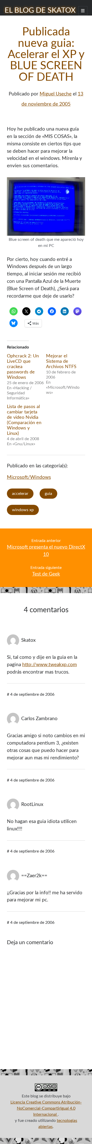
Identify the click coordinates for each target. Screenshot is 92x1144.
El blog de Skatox (40, 10)
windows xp (23, 510)
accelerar (20, 494)
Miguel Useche (56, 94)
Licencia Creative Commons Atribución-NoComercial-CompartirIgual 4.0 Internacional (46, 1108)
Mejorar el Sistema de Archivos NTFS (61, 361)
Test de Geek (46, 574)
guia (48, 494)
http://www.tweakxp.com (49, 664)
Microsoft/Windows (29, 477)
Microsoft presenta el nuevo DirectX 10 (46, 551)
